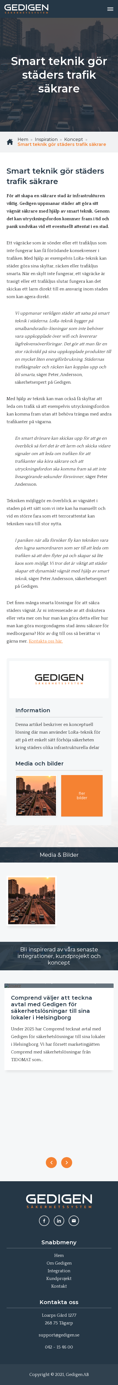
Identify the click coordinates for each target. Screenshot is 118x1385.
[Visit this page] (44, 1221)
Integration (59, 1270)
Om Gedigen (59, 1263)
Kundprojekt (59, 1278)
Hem (59, 1255)
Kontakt (59, 1286)
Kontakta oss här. (46, 641)
